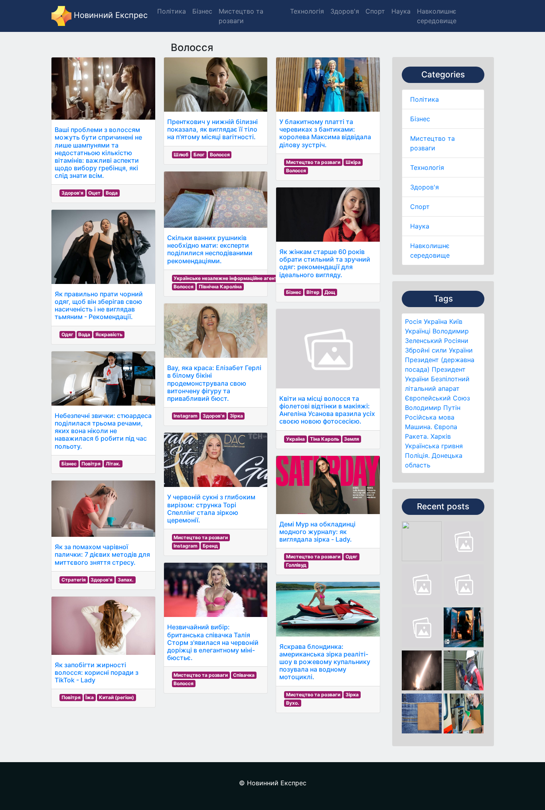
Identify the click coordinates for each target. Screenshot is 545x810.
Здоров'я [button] (344, 11)
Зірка (236, 416)
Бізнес (420, 119)
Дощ (329, 292)
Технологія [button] (307, 11)
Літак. (113, 464)
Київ (455, 321)
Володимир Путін (432, 408)
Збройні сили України (439, 350)
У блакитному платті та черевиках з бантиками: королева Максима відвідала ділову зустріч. (325, 133)
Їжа (89, 697)
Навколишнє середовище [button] (436, 16)
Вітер (313, 292)
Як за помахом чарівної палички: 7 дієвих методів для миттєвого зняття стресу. (102, 554)
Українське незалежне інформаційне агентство (231, 278)
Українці (417, 331)
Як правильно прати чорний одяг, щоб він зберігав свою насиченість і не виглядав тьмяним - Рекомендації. (99, 305)
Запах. (126, 580)
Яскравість (108, 334)
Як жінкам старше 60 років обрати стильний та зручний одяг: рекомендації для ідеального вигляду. (324, 263)
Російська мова (429, 417)
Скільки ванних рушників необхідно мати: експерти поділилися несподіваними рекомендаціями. (210, 249)
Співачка (244, 675)
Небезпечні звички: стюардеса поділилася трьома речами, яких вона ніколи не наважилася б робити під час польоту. (103, 431)
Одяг (67, 334)
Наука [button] (401, 11)
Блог (199, 155)
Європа (445, 427)
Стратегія (73, 580)
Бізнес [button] (202, 11)
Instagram (185, 416)
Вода (112, 193)
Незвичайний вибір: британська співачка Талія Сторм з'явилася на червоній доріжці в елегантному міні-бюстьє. (213, 642)
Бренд (210, 546)
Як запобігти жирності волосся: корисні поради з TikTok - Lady (96, 672)
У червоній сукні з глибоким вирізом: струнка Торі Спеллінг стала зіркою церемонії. (211, 508)
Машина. (418, 427)
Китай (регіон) (116, 697)
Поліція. (417, 455)
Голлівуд (296, 565)
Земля (351, 439)
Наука (419, 226)
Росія (413, 321)
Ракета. (416, 436)
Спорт (420, 207)
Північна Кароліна (220, 287)
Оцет (94, 193)
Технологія (427, 167)
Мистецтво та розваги (201, 537)
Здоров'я (424, 187)
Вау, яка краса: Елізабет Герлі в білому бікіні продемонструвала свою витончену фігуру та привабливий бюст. (214, 383)
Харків (440, 436)
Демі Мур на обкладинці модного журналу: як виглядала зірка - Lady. (317, 531)
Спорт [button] (375, 11)
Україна (435, 321)
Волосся (220, 155)
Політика (424, 99)
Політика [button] (171, 11)
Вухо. (292, 703)
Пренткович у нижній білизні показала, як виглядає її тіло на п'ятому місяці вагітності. (212, 129)
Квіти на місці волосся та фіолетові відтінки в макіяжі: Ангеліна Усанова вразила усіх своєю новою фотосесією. (327, 410)
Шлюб (181, 155)
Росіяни (456, 341)
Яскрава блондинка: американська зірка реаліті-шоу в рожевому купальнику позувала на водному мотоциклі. (324, 661)
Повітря (91, 464)
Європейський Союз (437, 398)
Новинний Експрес (109, 15)
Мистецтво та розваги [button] (241, 16)
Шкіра (353, 162)
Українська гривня (434, 446)
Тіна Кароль (324, 439)
